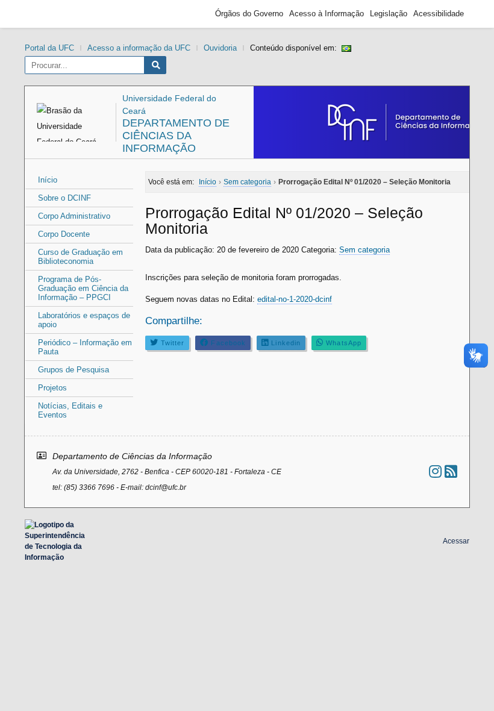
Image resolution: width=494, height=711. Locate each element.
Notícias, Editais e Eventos (70, 410)
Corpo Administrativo (74, 216)
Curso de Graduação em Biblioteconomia (80, 257)
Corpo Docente (64, 234)
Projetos (52, 387)
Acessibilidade (438, 13)
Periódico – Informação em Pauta (85, 347)
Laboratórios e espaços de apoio (84, 320)
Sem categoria (364, 249)
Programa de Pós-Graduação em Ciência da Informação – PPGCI (83, 288)
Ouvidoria (220, 47)
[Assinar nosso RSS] (451, 471)
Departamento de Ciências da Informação (176, 135)
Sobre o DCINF (64, 197)
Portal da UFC (49, 47)
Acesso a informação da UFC (138, 47)
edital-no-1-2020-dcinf (294, 299)
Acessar (456, 541)
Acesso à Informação (326, 13)
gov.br (51, 14)
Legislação (388, 13)
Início (47, 179)
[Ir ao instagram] (435, 471)
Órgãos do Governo (249, 13)
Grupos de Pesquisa (73, 369)
